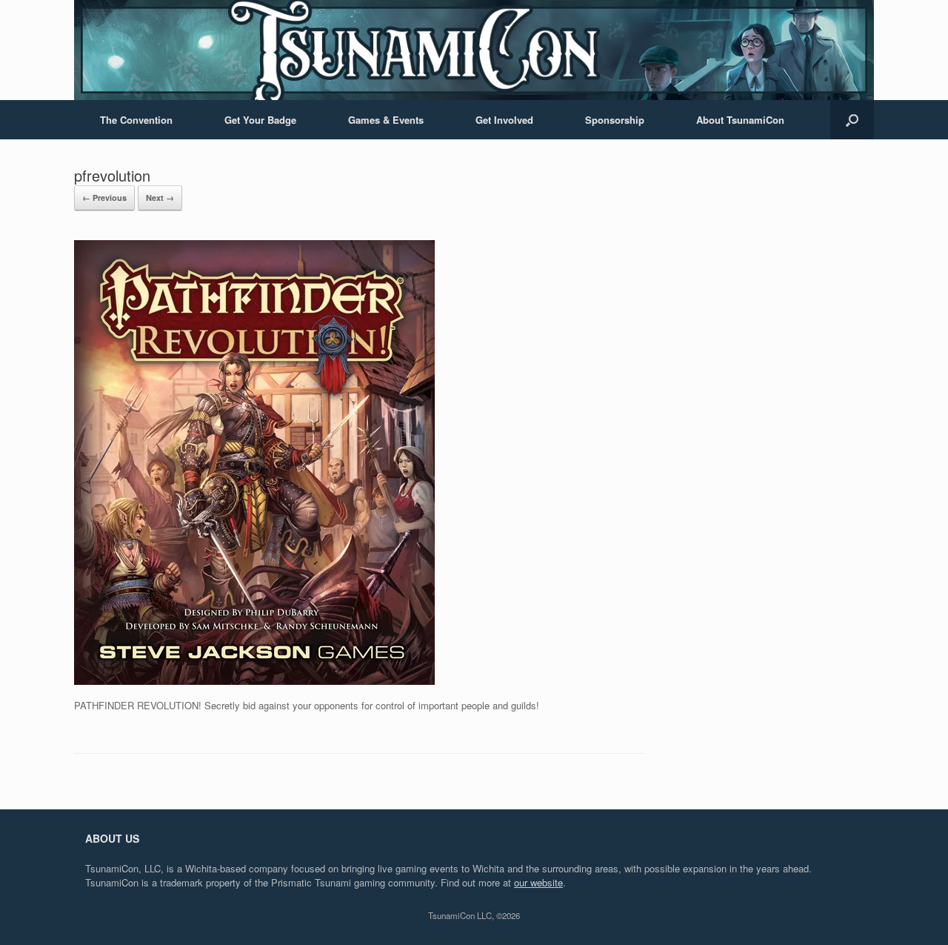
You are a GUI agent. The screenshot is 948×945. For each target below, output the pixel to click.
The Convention (136, 120)
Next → (160, 197)
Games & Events (386, 120)
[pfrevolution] (254, 681)
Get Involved (504, 120)
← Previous (104, 197)
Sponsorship (614, 120)
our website (538, 882)
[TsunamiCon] (474, 50)
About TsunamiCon (740, 120)
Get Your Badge (260, 120)
